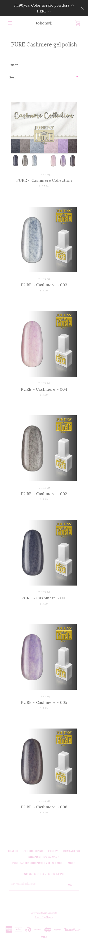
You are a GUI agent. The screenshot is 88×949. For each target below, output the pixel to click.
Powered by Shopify (44, 917)
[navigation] (10, 23)
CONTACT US (71, 851)
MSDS (72, 863)
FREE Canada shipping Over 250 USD (37, 863)
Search (13, 851)
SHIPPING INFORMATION (44, 856)
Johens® (44, 23)
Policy (53, 851)
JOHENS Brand (33, 851)
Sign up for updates (44, 874)
